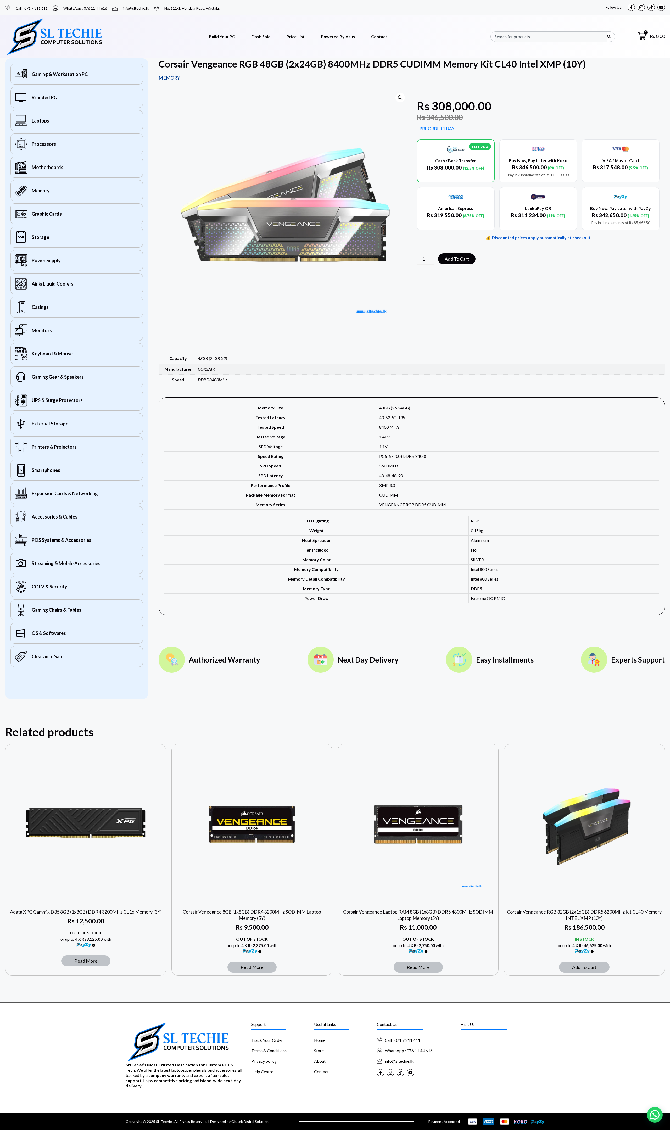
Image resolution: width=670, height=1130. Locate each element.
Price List (296, 36)
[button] (400, 97)
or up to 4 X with (85, 939)
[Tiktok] (651, 7)
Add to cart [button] (584, 967)
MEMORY (169, 78)
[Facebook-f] (631, 7)
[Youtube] (661, 7)
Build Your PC (222, 36)
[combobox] (551, 37)
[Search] (609, 37)
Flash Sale (260, 36)
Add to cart (457, 259)
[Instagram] (641, 7)
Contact (379, 36)
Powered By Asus (338, 36)
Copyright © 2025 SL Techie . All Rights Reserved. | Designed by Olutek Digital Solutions (198, 1121)
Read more (85, 961)
